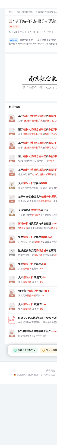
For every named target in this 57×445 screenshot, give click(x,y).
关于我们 (50, 370)
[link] (11, 12)
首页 (11, 12)
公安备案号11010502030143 (29, 375)
